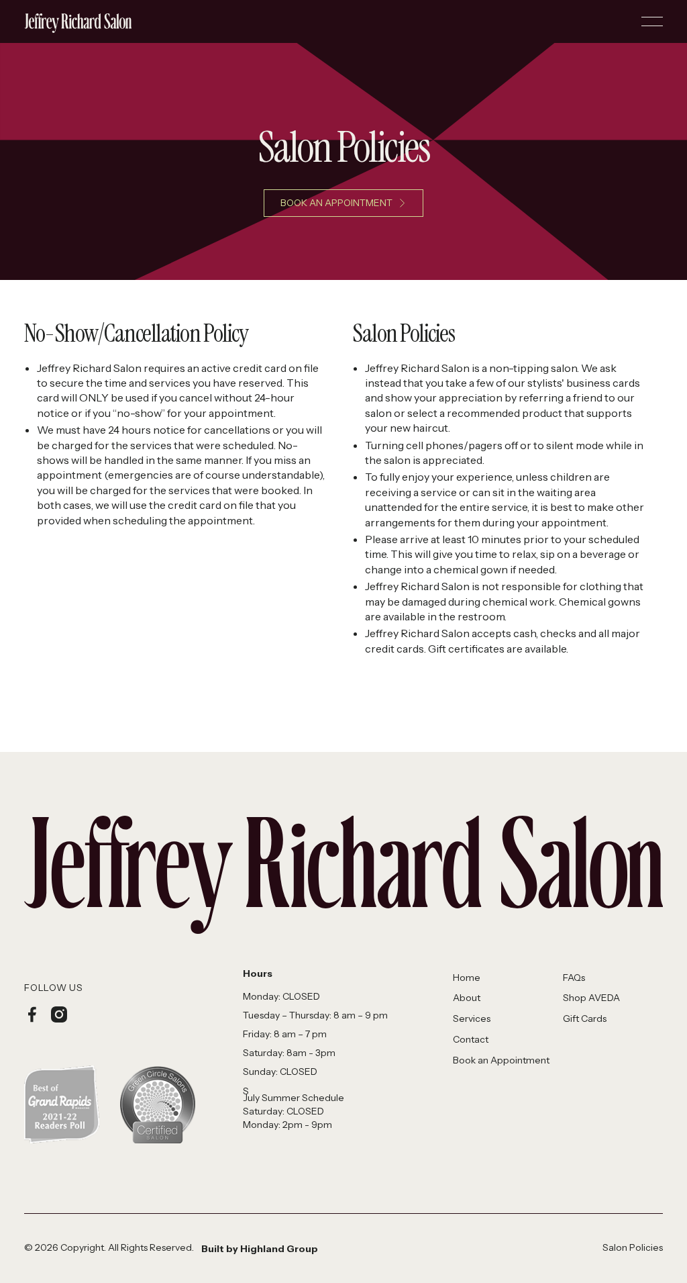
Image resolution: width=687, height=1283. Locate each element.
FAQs (574, 977)
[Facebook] (32, 1014)
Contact (470, 1039)
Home (466, 977)
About (466, 998)
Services (471, 1018)
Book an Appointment (501, 1060)
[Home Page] (77, 21)
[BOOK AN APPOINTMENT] (343, 203)
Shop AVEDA (591, 998)
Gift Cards (584, 1018)
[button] (652, 21)
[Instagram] (59, 1014)
